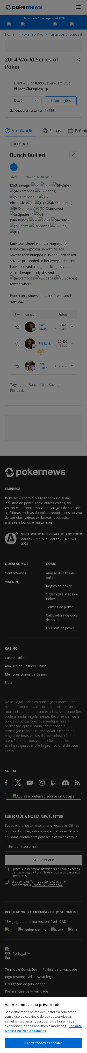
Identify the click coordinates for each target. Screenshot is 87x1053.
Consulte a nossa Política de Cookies (43, 1028)
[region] (43, 1025)
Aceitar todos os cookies (43, 1043)
